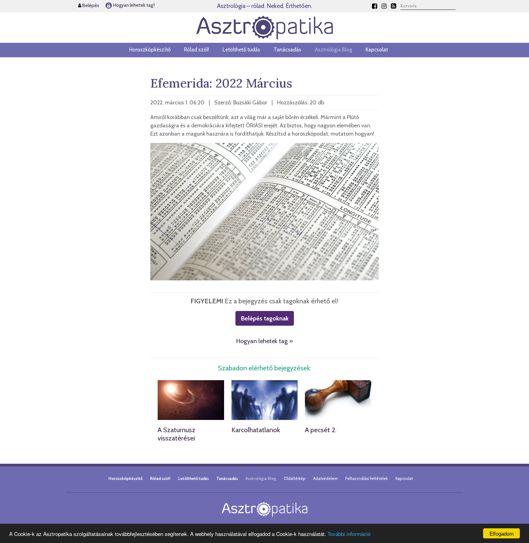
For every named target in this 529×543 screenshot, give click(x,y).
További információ (349, 533)
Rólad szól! (196, 50)
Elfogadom (502, 533)
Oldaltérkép (295, 478)
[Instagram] (384, 6)
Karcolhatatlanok (255, 430)
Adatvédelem (325, 478)
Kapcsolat (377, 50)
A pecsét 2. (320, 430)
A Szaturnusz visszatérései (176, 434)
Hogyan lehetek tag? (133, 5)
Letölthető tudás (241, 50)
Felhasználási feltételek (366, 478)
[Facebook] (374, 6)
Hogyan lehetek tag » (264, 341)
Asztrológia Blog (333, 50)
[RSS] (393, 6)
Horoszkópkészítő (150, 50)
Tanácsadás (287, 50)
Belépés (90, 5)
